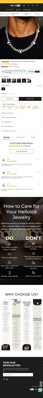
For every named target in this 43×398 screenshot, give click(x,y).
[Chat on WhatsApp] (40, 390)
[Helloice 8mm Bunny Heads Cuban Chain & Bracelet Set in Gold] (8, 80)
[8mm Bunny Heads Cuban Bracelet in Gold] (29, 80)
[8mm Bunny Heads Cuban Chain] (4, 80)
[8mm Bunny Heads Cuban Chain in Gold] (19, 80)
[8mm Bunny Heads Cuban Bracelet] (14, 80)
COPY (37, 71)
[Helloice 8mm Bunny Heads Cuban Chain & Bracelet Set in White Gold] (24, 80)
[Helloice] (21, 1)
